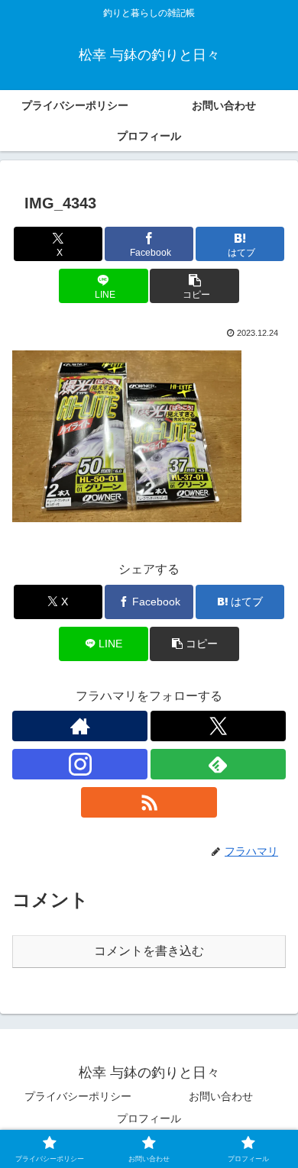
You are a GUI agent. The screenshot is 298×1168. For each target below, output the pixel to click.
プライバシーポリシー (77, 1096)
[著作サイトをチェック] (79, 726)
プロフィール (149, 1118)
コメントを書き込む (149, 950)
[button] (194, 286)
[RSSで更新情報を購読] (148, 802)
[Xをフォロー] (218, 726)
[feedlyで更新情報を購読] (218, 764)
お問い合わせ (221, 1096)
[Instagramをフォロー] (79, 764)
